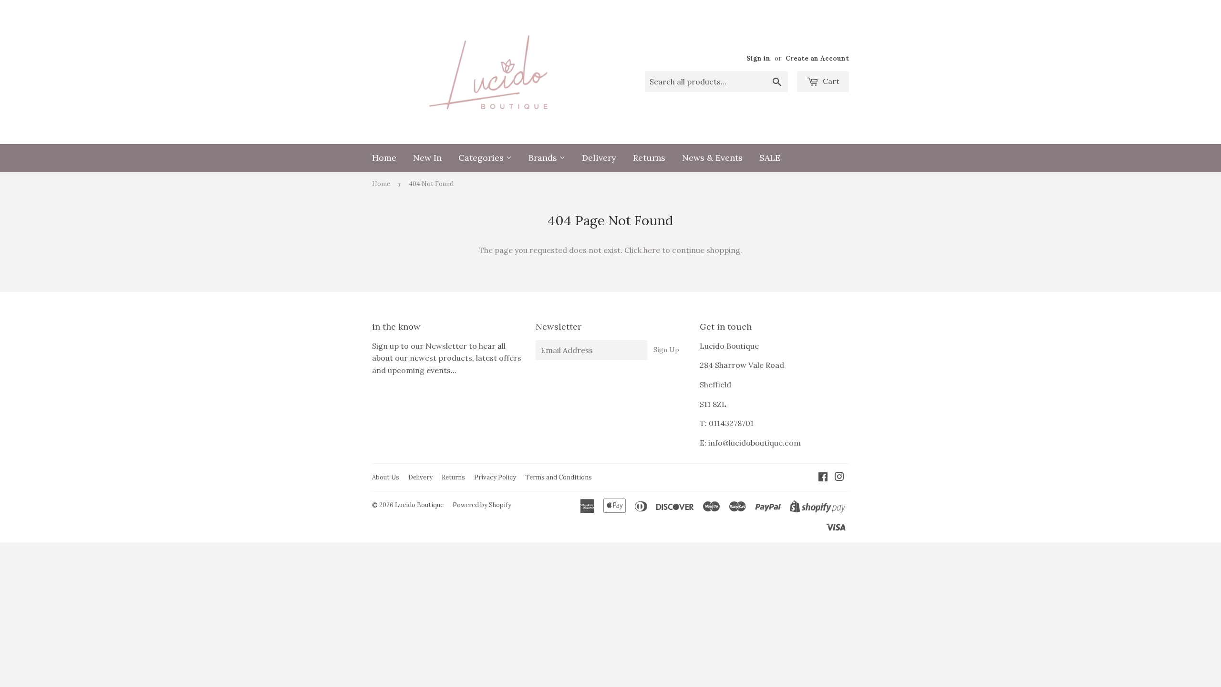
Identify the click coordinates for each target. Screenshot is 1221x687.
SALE (769, 157)
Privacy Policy (495, 477)
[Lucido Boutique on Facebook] (823, 477)
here (651, 250)
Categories (482, 157)
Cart (830, 81)
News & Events (712, 157)
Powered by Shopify (482, 505)
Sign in (758, 58)
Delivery (599, 157)
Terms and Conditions (558, 477)
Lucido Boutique (419, 505)
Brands (543, 157)
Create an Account (817, 58)
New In (427, 157)
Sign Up (666, 349)
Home (384, 157)
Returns (649, 157)
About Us (385, 477)
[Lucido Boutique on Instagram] (839, 477)
